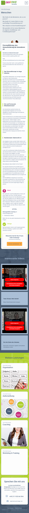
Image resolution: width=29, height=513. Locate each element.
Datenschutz (18, 508)
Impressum (10, 508)
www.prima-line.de (23, 509)
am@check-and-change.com (16, 501)
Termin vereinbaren (13, 244)
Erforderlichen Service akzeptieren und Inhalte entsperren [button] (14, 284)
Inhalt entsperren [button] (14, 279)
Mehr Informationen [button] (14, 276)
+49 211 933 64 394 (16, 496)
